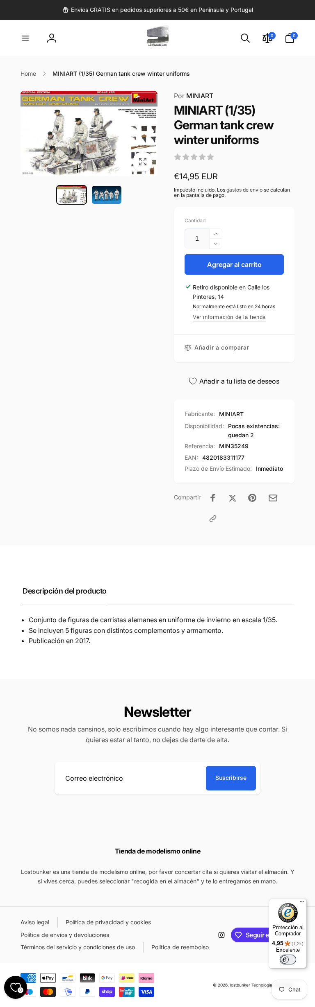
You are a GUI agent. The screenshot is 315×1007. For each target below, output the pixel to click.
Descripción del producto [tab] (65, 591)
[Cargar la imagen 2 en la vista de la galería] (106, 195)
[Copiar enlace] (213, 519)
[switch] (288, 959)
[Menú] (302, 903)
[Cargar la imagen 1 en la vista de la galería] (72, 195)
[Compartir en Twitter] (232, 498)
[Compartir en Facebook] (213, 498)
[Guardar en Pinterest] (252, 498)
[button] (25, 38)
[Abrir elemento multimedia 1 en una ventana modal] (89, 133)
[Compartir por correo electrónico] (273, 498)
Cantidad (195, 220)
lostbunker (240, 984)
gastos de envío (244, 190)
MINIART (193, 96)
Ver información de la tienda (229, 317)
